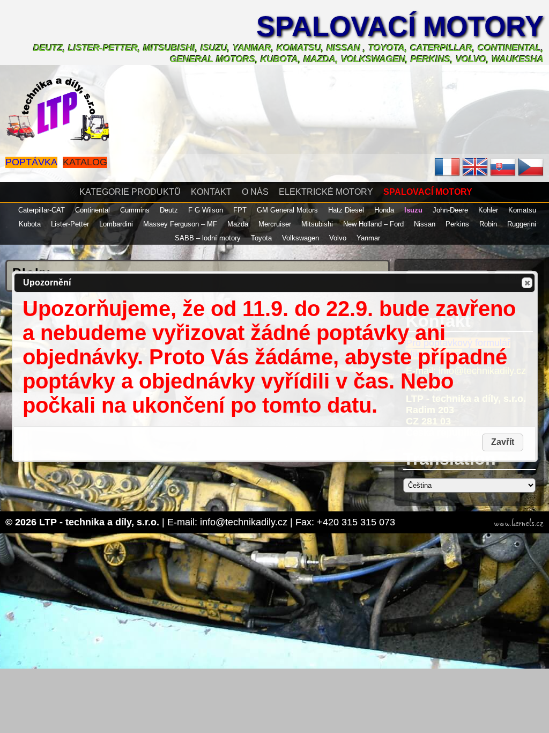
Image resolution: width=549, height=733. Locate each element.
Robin (488, 224)
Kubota (30, 224)
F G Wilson (205, 210)
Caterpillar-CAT (41, 210)
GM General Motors (287, 210)
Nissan (424, 224)
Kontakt (211, 191)
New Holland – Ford (373, 224)
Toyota (261, 238)
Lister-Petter (70, 224)
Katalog (85, 162)
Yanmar (368, 238)
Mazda (237, 224)
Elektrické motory (326, 191)
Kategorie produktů (130, 191)
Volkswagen (300, 238)
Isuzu (413, 210)
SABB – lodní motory (208, 238)
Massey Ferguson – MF (180, 224)
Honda (384, 210)
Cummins (135, 210)
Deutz (169, 210)
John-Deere (450, 210)
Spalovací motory (400, 26)
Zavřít (527, 282)
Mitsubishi (317, 224)
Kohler (488, 210)
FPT (240, 210)
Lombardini (116, 224)
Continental (92, 210)
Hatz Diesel (346, 210)
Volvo (337, 238)
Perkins (457, 224)
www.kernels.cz (519, 523)
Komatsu (522, 210)
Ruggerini (521, 224)
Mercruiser (274, 224)
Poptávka (31, 162)
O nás (255, 191)
